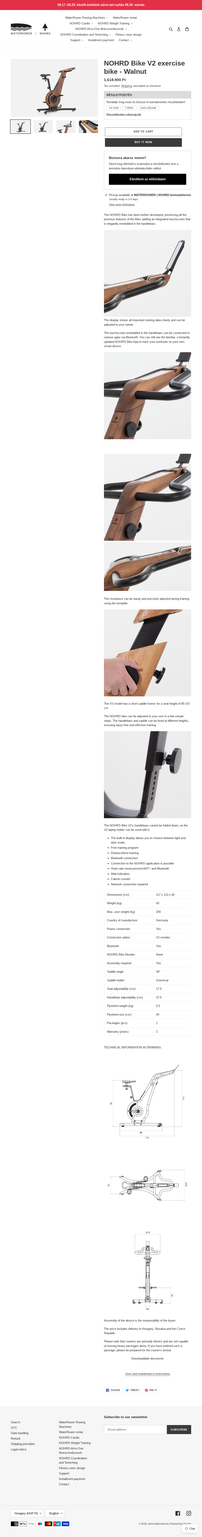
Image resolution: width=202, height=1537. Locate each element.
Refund (15, 1438)
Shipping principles (23, 1444)
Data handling (19, 1433)
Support (64, 1473)
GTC (14, 1427)
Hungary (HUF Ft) (26, 1513)
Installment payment (72, 1479)
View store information (122, 204)
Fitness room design (72, 1468)
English (54, 1513)
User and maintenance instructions (147, 1373)
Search (15, 1422)
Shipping (126, 85)
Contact (64, 1484)
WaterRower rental (71, 1432)
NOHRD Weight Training (75, 1443)
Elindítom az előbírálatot (148, 179)
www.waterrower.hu (158, 1523)
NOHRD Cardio (69, 1437)
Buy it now (143, 142)
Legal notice (18, 1449)
